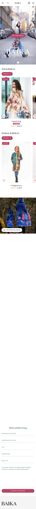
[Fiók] (29, 3)
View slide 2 (18, 63)
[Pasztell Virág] (16, 98)
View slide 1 (15, 63)
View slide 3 (21, 63)
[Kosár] (33, 3)
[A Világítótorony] (16, 162)
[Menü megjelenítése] (2, 3)
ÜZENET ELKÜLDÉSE (18, 491)
